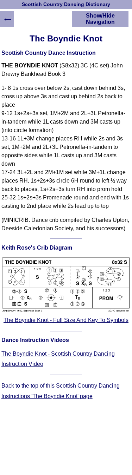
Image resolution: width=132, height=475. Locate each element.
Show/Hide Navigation (100, 19)
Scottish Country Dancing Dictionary (66, 4)
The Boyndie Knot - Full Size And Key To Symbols (66, 320)
